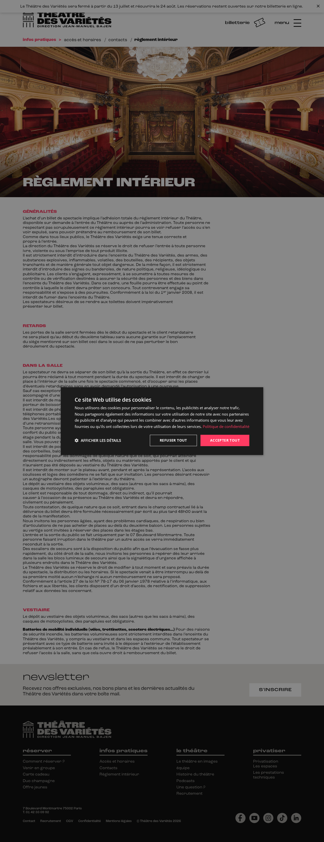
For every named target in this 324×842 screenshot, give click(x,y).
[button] (98, 440)
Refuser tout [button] (173, 440)
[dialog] (162, 421)
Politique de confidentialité (226, 426)
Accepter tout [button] (225, 440)
